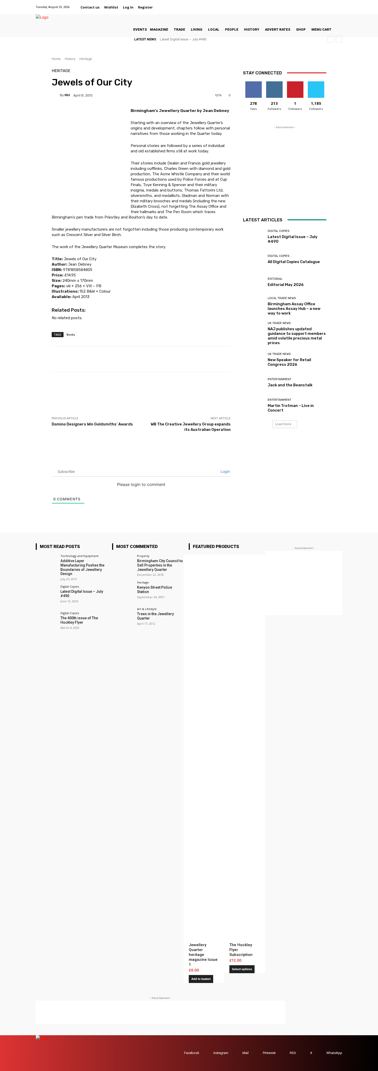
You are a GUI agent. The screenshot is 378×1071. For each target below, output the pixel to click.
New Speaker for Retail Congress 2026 (289, 362)
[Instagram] (313, 4)
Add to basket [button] (201, 979)
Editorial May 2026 (286, 284)
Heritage (85, 59)
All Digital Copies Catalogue (294, 261)
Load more (283, 424)
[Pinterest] (326, 4)
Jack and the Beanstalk (290, 385)
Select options (242, 969)
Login (225, 471)
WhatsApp (334, 1053)
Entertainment (279, 379)
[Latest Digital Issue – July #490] (253, 236)
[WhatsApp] (339, 4)
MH (67, 95)
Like (253, 83)
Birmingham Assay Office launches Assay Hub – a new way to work (294, 309)
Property (143, 555)
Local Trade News (282, 298)
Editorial (275, 278)
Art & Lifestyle (147, 608)
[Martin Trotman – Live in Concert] (253, 405)
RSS (293, 1053)
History (70, 59)
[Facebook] (300, 4)
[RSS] (284, 1053)
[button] (161, 7)
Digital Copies (278, 231)
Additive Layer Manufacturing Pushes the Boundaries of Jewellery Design (82, 567)
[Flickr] (306, 4)
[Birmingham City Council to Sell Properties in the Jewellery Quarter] (122, 565)
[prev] (331, 39)
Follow (274, 83)
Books (71, 334)
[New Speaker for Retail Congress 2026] (253, 359)
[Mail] (319, 4)
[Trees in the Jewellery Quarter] (122, 618)
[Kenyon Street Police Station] (122, 591)
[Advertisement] (145, 394)
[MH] (56, 95)
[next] (339, 39)
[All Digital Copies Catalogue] (253, 259)
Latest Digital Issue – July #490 (183, 39)
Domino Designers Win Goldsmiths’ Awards (92, 424)
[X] (332, 4)
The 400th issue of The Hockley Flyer (79, 620)
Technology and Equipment (79, 555)
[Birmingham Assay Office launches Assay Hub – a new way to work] (253, 305)
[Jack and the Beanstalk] (253, 382)
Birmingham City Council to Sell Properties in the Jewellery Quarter (160, 565)
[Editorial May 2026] (253, 282)
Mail (245, 1053)
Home (56, 59)
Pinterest (269, 1053)
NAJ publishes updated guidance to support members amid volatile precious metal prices (297, 336)
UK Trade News (279, 323)
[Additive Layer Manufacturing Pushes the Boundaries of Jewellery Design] (46, 565)
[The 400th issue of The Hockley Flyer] (46, 622)
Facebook (191, 1053)
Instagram (220, 1053)
